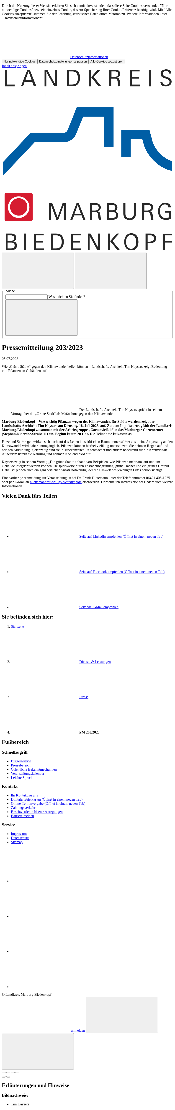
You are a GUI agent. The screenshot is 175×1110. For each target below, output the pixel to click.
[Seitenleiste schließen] (38, 1051)
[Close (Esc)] (3, 1072)
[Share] (8, 1072)
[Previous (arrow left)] (3, 1076)
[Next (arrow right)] (8, 1076)
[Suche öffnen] (38, 271)
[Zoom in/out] (17, 1072)
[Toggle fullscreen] (13, 1072)
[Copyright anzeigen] (45, 410)
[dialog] (87, 34)
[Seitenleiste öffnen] (111, 271)
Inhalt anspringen (14, 66)
